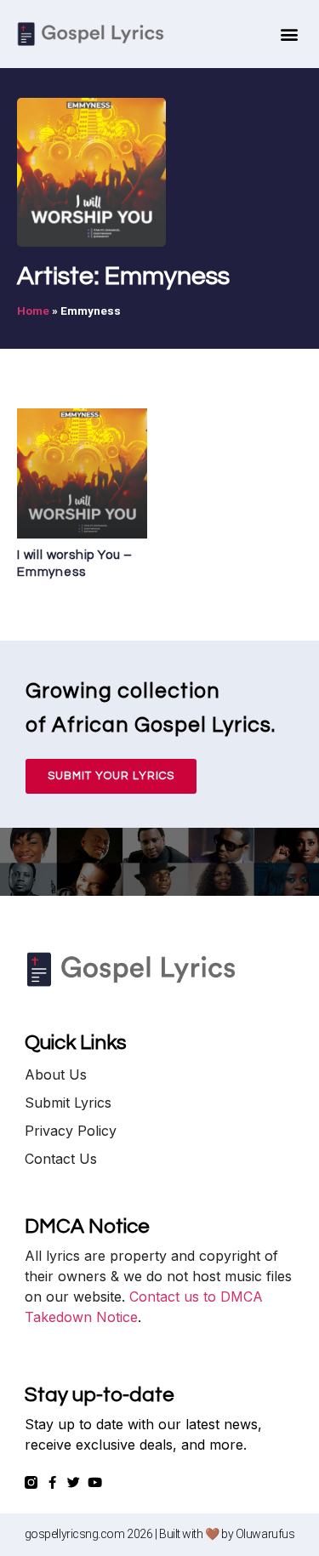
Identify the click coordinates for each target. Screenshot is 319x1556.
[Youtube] (94, 1482)
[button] (289, 34)
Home (33, 310)
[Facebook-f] (52, 1482)
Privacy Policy (71, 1130)
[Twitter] (73, 1482)
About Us (56, 1074)
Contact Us (61, 1158)
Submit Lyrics (68, 1102)
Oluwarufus (265, 1534)
